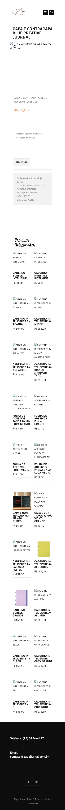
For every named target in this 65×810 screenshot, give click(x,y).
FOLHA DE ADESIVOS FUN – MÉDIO (21, 467)
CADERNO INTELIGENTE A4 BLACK (21, 658)
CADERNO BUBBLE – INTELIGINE (20, 275)
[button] (15, 47)
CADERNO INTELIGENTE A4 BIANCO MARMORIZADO (43, 370)
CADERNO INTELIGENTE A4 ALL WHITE (21, 367)
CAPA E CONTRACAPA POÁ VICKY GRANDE (43, 517)
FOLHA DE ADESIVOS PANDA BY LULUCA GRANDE (22, 420)
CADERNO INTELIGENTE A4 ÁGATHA (21, 321)
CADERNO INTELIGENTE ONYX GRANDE (43, 658)
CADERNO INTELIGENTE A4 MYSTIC (43, 321)
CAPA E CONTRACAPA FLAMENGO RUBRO (21, 517)
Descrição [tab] (21, 161)
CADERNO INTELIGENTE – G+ (21, 704)
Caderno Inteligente (33, 134)
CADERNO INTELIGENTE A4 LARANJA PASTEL (21, 566)
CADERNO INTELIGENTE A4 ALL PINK (43, 612)
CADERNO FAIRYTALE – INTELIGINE (41, 275)
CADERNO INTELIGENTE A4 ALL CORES (43, 564)
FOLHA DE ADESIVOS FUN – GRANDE (40, 420)
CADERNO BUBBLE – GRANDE (19, 612)
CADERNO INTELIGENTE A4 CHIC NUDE (43, 704)
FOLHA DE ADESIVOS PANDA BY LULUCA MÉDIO (43, 468)
